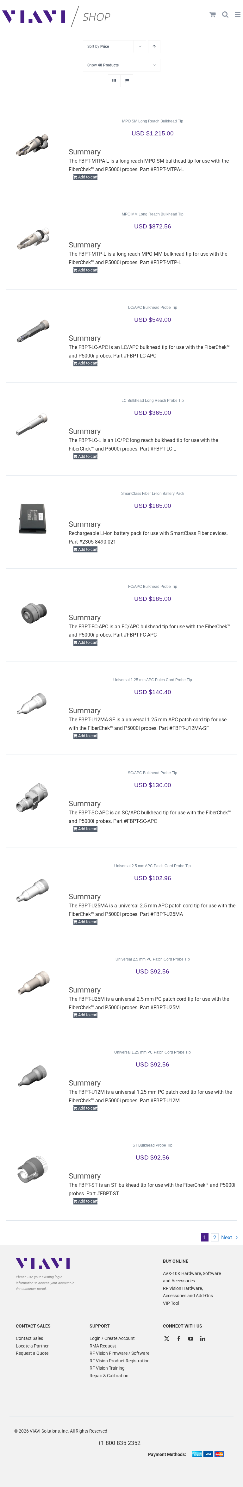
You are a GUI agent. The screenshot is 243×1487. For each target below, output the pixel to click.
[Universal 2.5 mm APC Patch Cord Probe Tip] (32, 891)
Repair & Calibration (109, 1375)
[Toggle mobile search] (225, 14)
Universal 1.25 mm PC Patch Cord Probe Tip (152, 1052)
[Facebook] (178, 1338)
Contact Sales (29, 1338)
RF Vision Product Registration (120, 1360)
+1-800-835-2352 (119, 1443)
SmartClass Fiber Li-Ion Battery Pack (152, 493)
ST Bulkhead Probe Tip (152, 1145)
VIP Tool (171, 1303)
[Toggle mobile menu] (238, 14)
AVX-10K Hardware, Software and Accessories (192, 1277)
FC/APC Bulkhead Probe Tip (152, 586)
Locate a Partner (32, 1345)
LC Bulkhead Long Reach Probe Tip (153, 400)
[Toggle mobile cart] (212, 14)
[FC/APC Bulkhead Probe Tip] (32, 611)
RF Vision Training (107, 1368)
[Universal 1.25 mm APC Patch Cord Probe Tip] (32, 704)
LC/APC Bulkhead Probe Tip (152, 307)
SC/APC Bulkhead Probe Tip (152, 773)
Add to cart (87, 177)
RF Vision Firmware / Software (119, 1353)
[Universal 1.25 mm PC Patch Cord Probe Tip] (32, 1077)
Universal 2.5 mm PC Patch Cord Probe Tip (152, 959)
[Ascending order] (154, 46)
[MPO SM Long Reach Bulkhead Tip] (32, 146)
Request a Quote (32, 1353)
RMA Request (103, 1345)
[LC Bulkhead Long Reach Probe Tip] (32, 425)
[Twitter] (166, 1338)
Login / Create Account (112, 1338)
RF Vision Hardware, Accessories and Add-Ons (188, 1292)
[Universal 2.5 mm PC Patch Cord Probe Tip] (32, 984)
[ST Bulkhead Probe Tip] (32, 1170)
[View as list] (127, 81)
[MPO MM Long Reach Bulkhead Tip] (32, 239)
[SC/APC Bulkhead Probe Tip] (32, 797)
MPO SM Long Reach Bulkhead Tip (152, 121)
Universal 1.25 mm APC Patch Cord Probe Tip (152, 680)
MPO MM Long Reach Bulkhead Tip (153, 214)
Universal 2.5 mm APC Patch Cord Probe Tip (152, 866)
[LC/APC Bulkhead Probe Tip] (32, 332)
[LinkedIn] (202, 1338)
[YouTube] (190, 1338)
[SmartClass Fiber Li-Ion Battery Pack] (32, 518)
